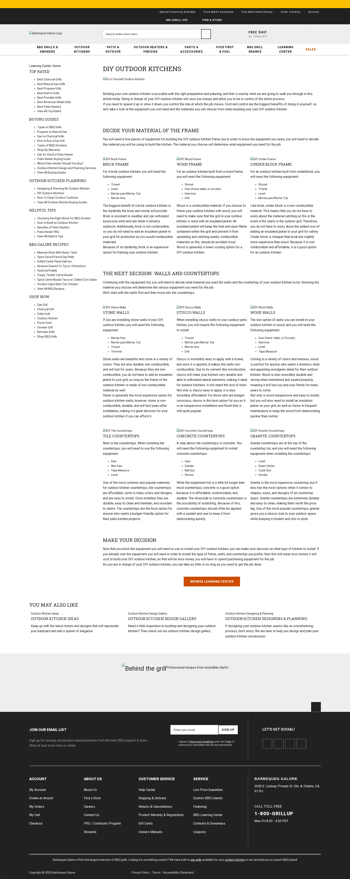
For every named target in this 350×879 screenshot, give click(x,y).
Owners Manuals (150, 832)
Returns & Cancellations (155, 807)
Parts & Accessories (191, 49)
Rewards (90, 832)
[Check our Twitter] (279, 744)
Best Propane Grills (49, 88)
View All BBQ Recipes (50, 288)
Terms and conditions (202, 741)
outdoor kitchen (235, 859)
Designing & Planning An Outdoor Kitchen (63, 188)
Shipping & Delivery (152, 798)
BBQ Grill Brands (255, 49)
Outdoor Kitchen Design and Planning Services (66, 168)
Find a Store (92, 798)
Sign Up (228, 729)
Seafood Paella (47, 270)
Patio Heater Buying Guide (53, 159)
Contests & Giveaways (209, 823)
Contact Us (91, 815)
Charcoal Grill (45, 309)
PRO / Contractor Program (102, 823)
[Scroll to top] (316, 707)
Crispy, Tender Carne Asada (55, 275)
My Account (37, 790)
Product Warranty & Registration (161, 815)
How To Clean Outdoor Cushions (57, 197)
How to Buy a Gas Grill (51, 140)
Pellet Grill (43, 313)
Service (200, 779)
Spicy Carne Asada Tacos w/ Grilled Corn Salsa (67, 279)
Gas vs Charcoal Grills (50, 136)
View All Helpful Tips (50, 236)
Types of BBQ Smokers (52, 145)
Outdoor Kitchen (47, 318)
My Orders (36, 807)
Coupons (199, 832)
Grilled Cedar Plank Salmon (54, 261)
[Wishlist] (301, 34)
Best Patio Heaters (49, 106)
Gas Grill (42, 304)
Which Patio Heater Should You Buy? (60, 163)
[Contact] (286, 34)
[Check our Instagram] (301, 744)
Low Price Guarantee (208, 790)
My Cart (34, 815)
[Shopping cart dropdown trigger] (316, 34)
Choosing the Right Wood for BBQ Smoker (64, 218)
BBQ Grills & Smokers (47, 49)
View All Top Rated (49, 111)
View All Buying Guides (51, 172)
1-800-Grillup (273, 813)
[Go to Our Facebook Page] (267, 744)
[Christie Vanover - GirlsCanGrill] (52, 689)
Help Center (147, 790)
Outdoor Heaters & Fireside (151, 49)
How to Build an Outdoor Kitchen (57, 222)
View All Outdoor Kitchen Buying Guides (62, 202)
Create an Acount (41, 798)
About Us (93, 779)
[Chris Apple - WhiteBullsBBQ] (297, 689)
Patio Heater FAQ (48, 231)
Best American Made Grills (54, 102)
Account (38, 779)
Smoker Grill (45, 327)
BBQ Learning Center (208, 815)
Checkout (35, 823)
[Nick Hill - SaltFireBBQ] (101, 689)
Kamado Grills (46, 331)
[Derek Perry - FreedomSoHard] (199, 689)
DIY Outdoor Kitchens (50, 193)
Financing (200, 807)
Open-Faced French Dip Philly (55, 257)
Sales (310, 49)
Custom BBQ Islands (208, 798)
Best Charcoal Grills (49, 79)
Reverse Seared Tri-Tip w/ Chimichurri (61, 266)
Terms (156, 872)
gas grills (196, 859)
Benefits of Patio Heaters (53, 227)
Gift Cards (146, 823)
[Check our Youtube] (290, 744)
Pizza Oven (44, 322)
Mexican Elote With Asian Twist (57, 252)
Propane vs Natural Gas (52, 131)
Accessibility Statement (178, 872)
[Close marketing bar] (316, 4)
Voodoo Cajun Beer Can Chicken (57, 284)
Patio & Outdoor (113, 49)
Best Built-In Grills (48, 93)
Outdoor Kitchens (82, 49)
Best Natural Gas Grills (51, 84)
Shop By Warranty (48, 149)
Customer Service (157, 779)
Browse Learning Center (212, 581)
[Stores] (272, 34)
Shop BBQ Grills (47, 336)
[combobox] (156, 34)
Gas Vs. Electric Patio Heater (55, 154)
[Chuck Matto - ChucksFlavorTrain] (150, 689)
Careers (89, 807)
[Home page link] (53, 33)
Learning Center (285, 49)
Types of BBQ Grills (49, 127)
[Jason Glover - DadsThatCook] (248, 689)
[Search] (206, 34)
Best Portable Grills (49, 97)
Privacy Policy (140, 872)
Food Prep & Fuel (225, 49)
